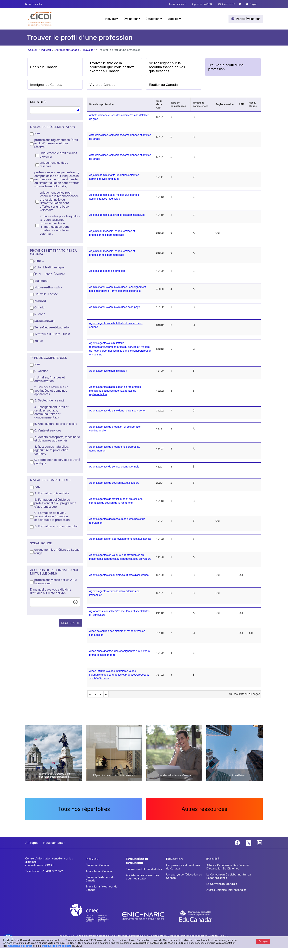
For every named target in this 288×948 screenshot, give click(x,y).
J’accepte (263, 941)
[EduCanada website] (195, 916)
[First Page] (90, 694)
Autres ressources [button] (204, 809)
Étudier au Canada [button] (163, 85)
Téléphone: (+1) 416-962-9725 (44, 871)
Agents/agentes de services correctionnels (114, 466)
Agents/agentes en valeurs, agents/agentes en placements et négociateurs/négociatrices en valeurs (120, 557)
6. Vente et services (47, 430)
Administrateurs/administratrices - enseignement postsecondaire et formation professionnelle (117, 289)
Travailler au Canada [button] (99, 871)
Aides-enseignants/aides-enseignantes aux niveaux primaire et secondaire (119, 653)
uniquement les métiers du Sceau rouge (57, 551)
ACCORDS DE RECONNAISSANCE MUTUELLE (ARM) (54, 571)
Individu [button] (110, 19)
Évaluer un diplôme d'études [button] (144, 869)
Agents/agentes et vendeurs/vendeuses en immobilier (114, 593)
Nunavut (40, 300)
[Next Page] (101, 694)
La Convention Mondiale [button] (221, 883)
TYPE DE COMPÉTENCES (48, 357)
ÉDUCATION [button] (174, 859)
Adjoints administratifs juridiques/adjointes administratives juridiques (114, 177)
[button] (39, 19)
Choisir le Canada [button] (44, 67)
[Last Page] (106, 694)
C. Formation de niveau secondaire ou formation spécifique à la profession (52, 516)
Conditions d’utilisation (20, 945)
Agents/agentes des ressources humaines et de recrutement (117, 521)
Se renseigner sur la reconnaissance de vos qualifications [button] (167, 67)
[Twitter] (248, 842)
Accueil (32, 50)
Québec (39, 314)
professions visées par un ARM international (55, 581)
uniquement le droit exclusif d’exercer (58, 154)
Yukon (38, 340)
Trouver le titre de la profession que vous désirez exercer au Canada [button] (112, 67)
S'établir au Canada (66, 50)
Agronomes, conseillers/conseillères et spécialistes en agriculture (119, 613)
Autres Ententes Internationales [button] (226, 889)
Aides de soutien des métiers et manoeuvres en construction (117, 633)
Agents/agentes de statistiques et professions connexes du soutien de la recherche (115, 501)
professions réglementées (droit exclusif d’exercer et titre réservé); (56, 143)
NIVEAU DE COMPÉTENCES (50, 480)
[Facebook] (237, 842)
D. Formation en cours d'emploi (56, 526)
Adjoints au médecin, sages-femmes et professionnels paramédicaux (112, 233)
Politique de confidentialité (57, 945)
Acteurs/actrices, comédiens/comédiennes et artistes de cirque (120, 137)
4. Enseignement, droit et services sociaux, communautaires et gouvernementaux (51, 412)
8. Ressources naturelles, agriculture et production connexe (51, 450)
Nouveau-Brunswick (48, 287)
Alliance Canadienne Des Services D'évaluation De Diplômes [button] (227, 866)
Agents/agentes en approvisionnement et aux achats (120, 539)
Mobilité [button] (172, 19)
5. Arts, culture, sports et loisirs (55, 423)
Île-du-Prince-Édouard (49, 274)
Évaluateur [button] (130, 19)
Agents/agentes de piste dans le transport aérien (117, 410)
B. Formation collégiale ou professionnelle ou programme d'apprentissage (55, 503)
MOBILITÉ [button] (213, 859)
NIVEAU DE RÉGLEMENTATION (52, 127)
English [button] (253, 4)
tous (37, 133)
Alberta (39, 260)
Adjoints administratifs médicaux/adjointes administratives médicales (114, 196)
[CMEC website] (93, 916)
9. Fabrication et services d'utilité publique (57, 461)
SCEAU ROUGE (41, 543)
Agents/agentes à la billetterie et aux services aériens (115, 325)
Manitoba (41, 280)
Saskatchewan (44, 320)
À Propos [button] (31, 842)
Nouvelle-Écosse (46, 294)
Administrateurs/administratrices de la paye (114, 307)
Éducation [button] (153, 19)
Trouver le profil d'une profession (119, 50)
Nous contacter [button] (33, 4)
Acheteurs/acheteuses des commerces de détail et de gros (118, 117)
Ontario (39, 307)
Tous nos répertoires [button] (84, 809)
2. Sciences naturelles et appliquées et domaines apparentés (51, 390)
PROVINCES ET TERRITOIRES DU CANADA (54, 252)
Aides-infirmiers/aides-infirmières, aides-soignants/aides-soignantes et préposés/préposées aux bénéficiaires (119, 674)
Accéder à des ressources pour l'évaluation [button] (142, 876)
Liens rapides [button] (176, 4)
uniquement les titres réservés (54, 164)
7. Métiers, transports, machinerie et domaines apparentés (57, 438)
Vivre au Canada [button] (102, 85)
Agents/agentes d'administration (108, 370)
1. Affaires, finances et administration (49, 379)
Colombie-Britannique (49, 267)
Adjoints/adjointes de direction (107, 271)
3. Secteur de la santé (49, 400)
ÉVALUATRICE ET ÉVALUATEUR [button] (137, 861)
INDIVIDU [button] (92, 859)
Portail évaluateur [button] (248, 19)
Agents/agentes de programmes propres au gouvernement (114, 448)
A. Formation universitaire (51, 493)
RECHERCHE (70, 623)
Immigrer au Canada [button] (46, 85)
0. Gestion (41, 371)
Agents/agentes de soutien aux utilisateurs (114, 483)
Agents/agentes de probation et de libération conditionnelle (115, 428)
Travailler (88, 50)
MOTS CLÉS (38, 102)
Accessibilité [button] (229, 4)
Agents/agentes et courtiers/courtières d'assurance (119, 575)
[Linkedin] (259, 842)
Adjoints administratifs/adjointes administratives (117, 215)
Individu (46, 50)
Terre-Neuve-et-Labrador (52, 327)
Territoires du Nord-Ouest (52, 334)
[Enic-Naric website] (143, 916)
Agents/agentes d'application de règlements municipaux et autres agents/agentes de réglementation (115, 390)
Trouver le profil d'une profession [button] (226, 67)
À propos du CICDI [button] (202, 4)
